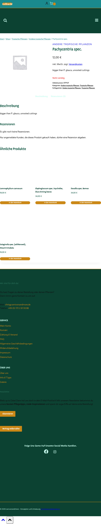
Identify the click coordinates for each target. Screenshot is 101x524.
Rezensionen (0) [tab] (58, 96)
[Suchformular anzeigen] (5, 21)
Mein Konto (5, 326)
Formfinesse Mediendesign (50, 509)
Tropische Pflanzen (86, 85)
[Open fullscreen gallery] (46, 79)
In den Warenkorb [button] (15, 203)
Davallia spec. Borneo (80, 188)
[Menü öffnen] (97, 21)
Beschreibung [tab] (41, 96)
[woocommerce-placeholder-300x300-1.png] (19, 62)
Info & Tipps (5, 377)
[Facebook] (46, 452)
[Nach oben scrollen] (3, 520)
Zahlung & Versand (8, 334)
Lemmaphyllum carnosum (11, 188)
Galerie (3, 382)
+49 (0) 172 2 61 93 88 (18, 308)
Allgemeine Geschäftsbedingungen (16, 343)
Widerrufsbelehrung (9, 348)
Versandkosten (75, 64)
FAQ (2, 339)
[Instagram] (54, 452)
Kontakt (3, 330)
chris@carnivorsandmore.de (17, 304)
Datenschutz (6, 357)
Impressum (5, 352)
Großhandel (7, 4)
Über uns (4, 373)
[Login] (46, 4)
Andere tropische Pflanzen (72, 44)
